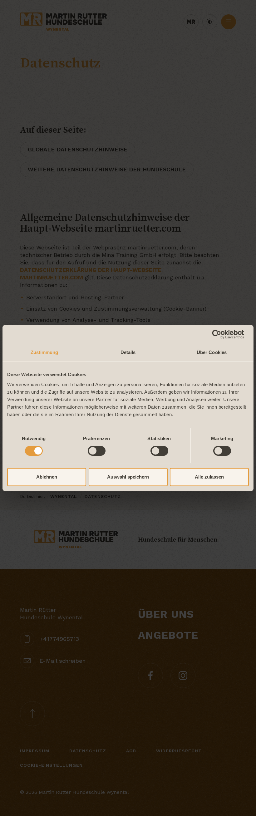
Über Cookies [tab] (212, 352)
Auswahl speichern (128, 476)
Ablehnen (46, 476)
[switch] (97, 451)
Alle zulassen (209, 476)
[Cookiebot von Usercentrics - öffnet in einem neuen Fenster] (221, 334)
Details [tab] (128, 352)
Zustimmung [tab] (44, 352)
